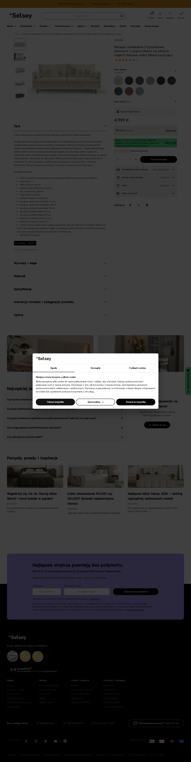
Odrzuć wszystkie (55, 402)
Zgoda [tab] (53, 368)
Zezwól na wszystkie (136, 402)
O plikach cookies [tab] (137, 368)
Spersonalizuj (94, 402)
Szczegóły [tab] (96, 368)
